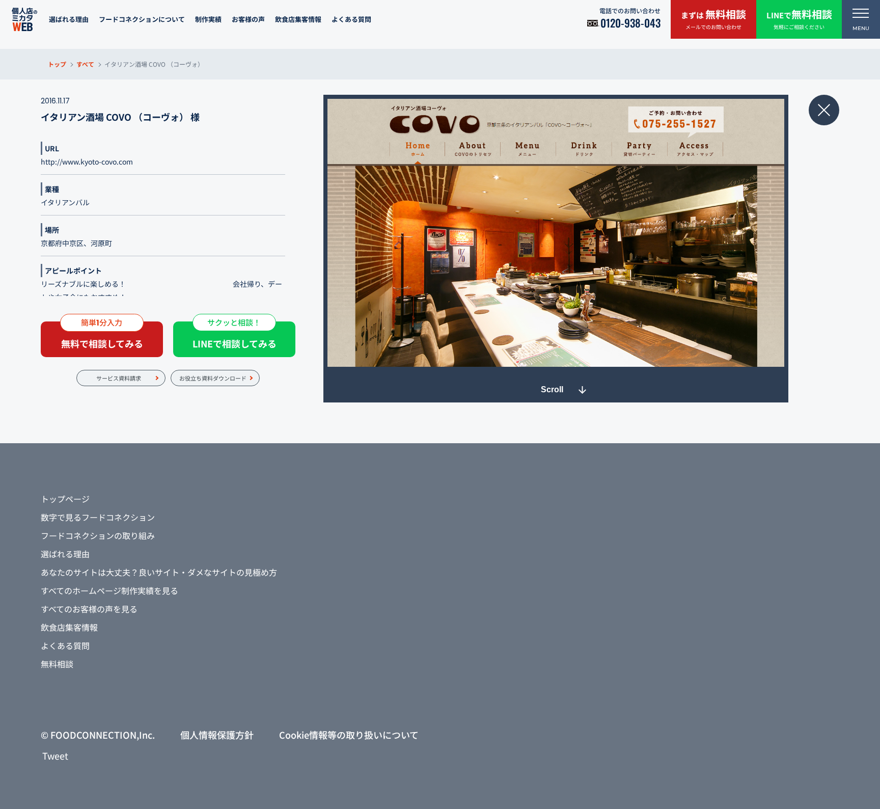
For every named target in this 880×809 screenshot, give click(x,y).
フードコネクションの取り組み (98, 535)
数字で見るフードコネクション (98, 517)
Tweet (55, 755)
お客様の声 (248, 19)
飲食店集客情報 (298, 19)
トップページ (65, 499)
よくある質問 (351, 19)
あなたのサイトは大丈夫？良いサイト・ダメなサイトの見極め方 (159, 572)
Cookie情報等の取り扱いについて (349, 734)
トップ (57, 64)
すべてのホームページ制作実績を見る (109, 590)
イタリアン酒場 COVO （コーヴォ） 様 (120, 116)
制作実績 (208, 19)
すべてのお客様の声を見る (89, 609)
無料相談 (57, 664)
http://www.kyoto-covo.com (87, 161)
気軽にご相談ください (799, 19)
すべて (85, 64)
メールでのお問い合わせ (713, 19)
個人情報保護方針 (217, 734)
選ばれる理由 (69, 19)
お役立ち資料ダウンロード (212, 378)
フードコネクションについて (142, 19)
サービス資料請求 (118, 378)
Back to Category (824, 110)
